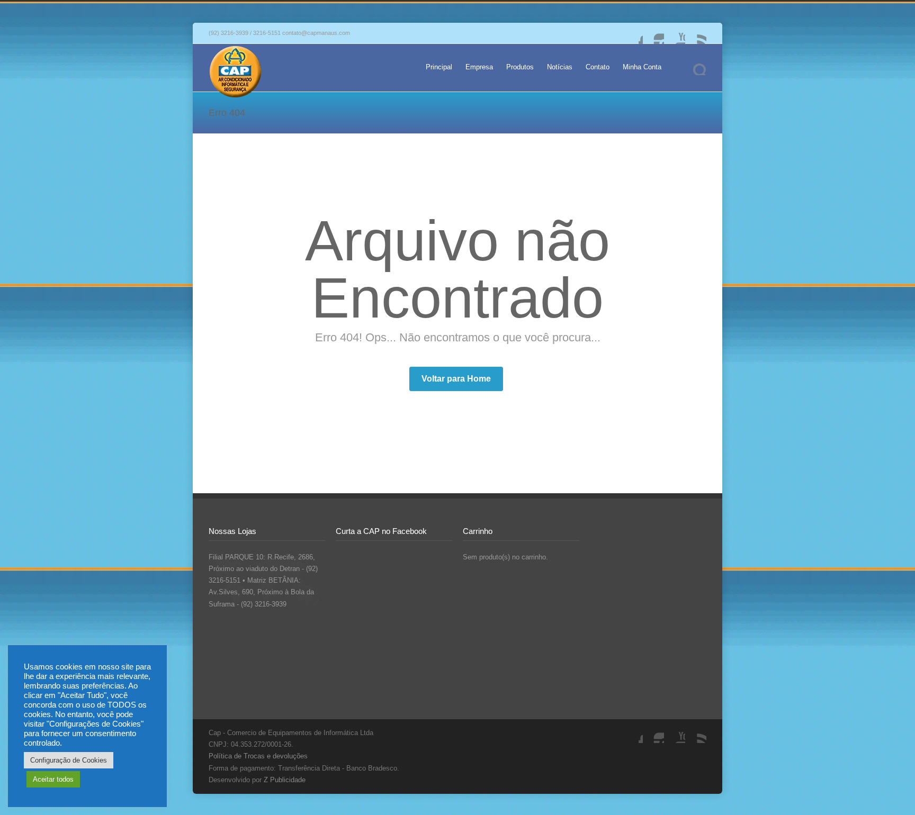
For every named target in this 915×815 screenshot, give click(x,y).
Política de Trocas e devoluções (258, 756)
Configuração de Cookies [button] (68, 760)
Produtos (520, 67)
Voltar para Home (456, 378)
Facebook (632, 33)
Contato (597, 67)
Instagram (653, 33)
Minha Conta (642, 67)
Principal (439, 67)
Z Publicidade (285, 780)
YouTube (674, 33)
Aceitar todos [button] (53, 779)
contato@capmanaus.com (316, 33)
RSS (695, 33)
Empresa (479, 67)
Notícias (559, 67)
